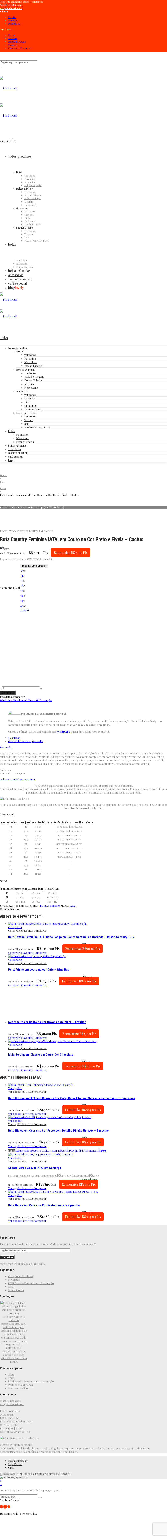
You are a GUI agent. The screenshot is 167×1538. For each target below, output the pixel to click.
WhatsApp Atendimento (14, 700)
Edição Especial (33, 365)
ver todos (30, 354)
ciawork (65, 1473)
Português (14, 23)
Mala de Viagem (34, 376)
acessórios (14, 449)
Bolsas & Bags (33, 380)
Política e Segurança (20, 1384)
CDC (11, 1467)
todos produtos (17, 348)
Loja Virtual (15, 1464)
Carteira (29, 398)
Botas (3, 488)
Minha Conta (16, 1290)
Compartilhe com (10, 909)
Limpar (24, 610)
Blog (11, 1374)
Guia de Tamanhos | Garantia (25, 741)
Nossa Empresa (17, 1460)
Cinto (27, 402)
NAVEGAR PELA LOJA (37, 427)
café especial (15, 456)
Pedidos (12, 38)
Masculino (30, 362)
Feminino (30, 358)
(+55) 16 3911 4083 (10, 1400)
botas (11, 431)
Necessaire (31, 387)
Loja (2, 481)
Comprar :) (8, 692)
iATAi (72, 905)
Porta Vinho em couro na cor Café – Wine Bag (38, 969)
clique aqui (37, 1263)
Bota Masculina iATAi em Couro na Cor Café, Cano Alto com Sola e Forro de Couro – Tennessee (71, 1098)
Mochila (29, 384)
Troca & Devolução (40, 700)
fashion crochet (17, 453)
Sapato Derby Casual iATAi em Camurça (34, 1168)
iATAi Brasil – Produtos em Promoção (31, 1283)
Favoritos (13, 44)
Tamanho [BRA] (10, 587)
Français (13, 20)
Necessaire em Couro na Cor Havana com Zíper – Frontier (47, 1022)
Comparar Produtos (19, 48)
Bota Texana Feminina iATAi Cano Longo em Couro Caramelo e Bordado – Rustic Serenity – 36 (71, 937)
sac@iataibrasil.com (12, 1404)
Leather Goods (33, 409)
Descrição (14, 737)
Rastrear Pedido (17, 41)
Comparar (18, 696)
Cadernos (30, 405)
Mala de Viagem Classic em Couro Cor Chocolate (40, 1054)
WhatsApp (63, 731)
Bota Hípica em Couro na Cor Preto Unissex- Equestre (44, 1205)
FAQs (11, 1378)
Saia (26, 423)
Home (3, 475)
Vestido (28, 420)
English (12, 17)
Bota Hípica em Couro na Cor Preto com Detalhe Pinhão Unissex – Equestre (58, 1131)
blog (10, 460)
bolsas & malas (17, 445)
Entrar (11, 35)
